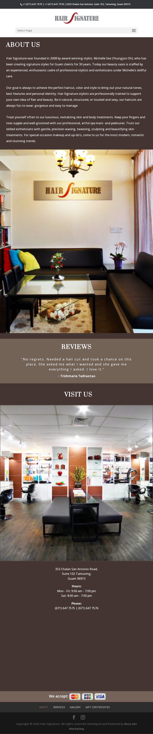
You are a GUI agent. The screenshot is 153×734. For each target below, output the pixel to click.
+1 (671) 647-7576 (54, 4)
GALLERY (75, 707)
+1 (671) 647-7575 (32, 4)
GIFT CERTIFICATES (97, 707)
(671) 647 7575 (65, 608)
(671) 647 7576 (88, 608)
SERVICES (59, 707)
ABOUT (43, 707)
